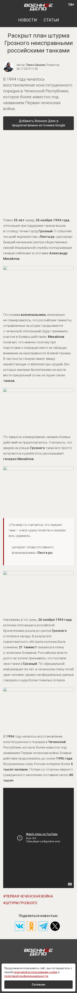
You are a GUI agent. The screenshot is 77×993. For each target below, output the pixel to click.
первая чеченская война (29, 896)
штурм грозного (21, 903)
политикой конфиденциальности (26, 976)
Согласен (38, 984)
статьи (51, 20)
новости (27, 20)
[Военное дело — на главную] (38, 7)
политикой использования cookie (35, 972)
